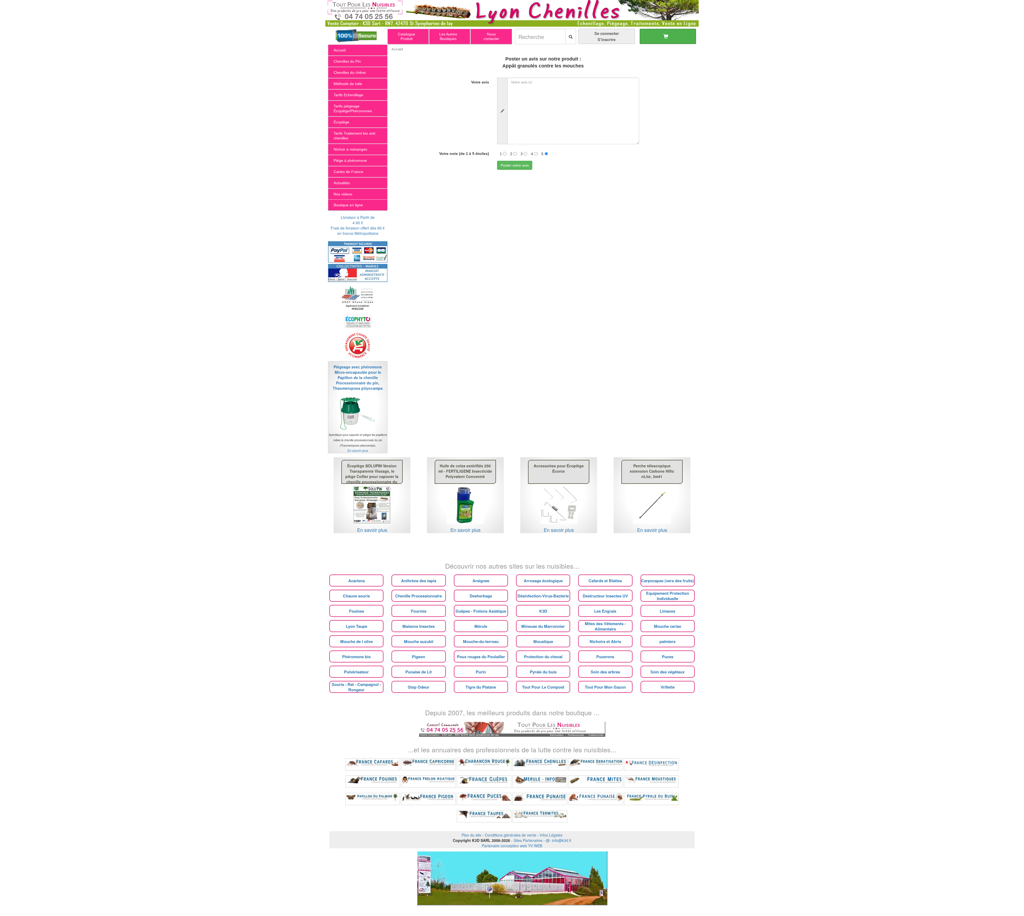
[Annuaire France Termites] (540, 816)
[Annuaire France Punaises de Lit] (540, 799)
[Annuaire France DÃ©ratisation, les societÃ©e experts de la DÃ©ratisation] (595, 764)
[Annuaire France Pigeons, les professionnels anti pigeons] (428, 799)
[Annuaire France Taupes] (484, 816)
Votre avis (480, 82)
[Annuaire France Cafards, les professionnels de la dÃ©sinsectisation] (372, 764)
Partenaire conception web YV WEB (512, 845)
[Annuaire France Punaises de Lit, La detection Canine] (595, 799)
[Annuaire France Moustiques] (651, 782)
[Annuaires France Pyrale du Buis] (651, 799)
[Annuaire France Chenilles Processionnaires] (540, 764)
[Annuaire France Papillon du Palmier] (372, 799)
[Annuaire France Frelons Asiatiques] (428, 782)
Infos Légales (551, 835)
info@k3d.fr (561, 840)
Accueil (397, 49)
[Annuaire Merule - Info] (540, 782)
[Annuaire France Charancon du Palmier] (484, 764)
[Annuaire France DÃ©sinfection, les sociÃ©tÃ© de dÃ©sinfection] (651, 764)
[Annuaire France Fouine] (372, 782)
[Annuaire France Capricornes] (428, 764)
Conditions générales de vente (510, 835)
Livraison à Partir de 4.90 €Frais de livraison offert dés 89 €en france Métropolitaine (358, 225)
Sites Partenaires (528, 840)
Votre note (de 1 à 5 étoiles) (464, 153)
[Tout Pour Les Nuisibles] (512, 728)
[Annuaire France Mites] (595, 782)
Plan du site (471, 835)
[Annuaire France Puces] (484, 799)
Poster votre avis (515, 165)
